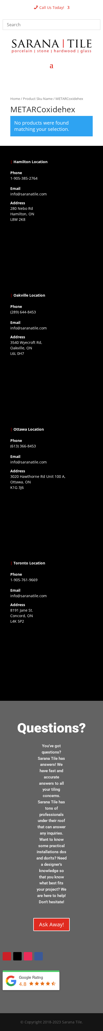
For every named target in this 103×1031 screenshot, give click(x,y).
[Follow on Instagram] (28, 956)
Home (15, 98)
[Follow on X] (17, 956)
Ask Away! (51, 924)
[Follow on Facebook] (38, 956)
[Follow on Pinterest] (7, 956)
